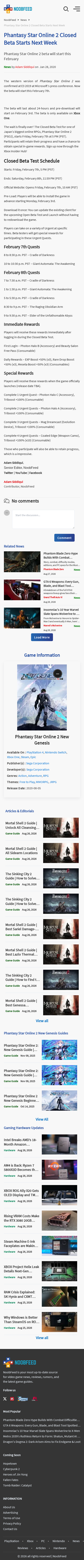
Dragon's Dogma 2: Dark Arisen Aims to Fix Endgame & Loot (41, 1442)
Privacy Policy (12, 1523)
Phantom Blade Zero (54, 569)
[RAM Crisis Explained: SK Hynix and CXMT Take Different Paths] (59, 1305)
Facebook (35, 473)
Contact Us (10, 1529)
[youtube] (12, 1398)
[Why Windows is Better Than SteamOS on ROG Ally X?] (59, 1331)
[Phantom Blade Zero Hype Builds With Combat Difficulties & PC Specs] (22, 571)
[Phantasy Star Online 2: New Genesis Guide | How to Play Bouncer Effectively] (59, 1059)
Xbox (30, 1541)
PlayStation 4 (35, 752)
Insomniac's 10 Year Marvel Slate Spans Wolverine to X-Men (61, 614)
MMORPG (42, 782)
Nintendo (59, 1541)
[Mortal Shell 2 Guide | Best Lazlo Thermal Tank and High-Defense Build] (61, 963)
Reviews (23, 1548)
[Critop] (34, 1398)
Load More (42, 637)
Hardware (60, 1548)
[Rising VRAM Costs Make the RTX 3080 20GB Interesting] (59, 1229)
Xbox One (13, 757)
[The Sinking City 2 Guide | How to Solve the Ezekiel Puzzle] (61, 887)
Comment (64, 538)
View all (42, 1020)
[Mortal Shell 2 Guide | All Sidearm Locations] (61, 862)
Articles (41, 1548)
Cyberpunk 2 (11, 1469)
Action (22, 776)
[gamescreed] (23, 1398)
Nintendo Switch (55, 752)
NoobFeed (10, 20)
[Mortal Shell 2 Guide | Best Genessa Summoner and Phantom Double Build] (61, 1014)
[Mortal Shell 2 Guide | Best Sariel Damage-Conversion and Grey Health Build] (61, 938)
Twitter (8, 473)
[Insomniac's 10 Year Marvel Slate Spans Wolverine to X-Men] (22, 627)
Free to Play (27, 782)
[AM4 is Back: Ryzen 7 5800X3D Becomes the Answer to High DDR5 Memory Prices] (59, 1179)
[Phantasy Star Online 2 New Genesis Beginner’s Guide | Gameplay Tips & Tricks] (59, 1109)
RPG (46, 776)
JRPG (53, 782)
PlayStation (11, 1541)
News (24, 20)
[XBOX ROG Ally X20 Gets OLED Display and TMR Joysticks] (59, 1204)
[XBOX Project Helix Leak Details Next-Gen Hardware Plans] (59, 1280)
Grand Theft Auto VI (53, 597)
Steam (25, 757)
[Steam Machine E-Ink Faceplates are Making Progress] (59, 1255)
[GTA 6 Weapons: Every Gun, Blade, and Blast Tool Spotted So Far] (22, 599)
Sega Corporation (37, 763)
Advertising (10, 1512)
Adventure (35, 776)
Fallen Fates (10, 1480)
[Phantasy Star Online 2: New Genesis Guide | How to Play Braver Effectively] (59, 1084)
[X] (5, 1399)
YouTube (21, 473)
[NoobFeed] (18, 9)
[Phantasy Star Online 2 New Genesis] (42, 729)
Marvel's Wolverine (53, 625)
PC (43, 1541)
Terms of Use (11, 1518)
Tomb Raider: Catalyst (17, 1485)
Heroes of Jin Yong (15, 1474)
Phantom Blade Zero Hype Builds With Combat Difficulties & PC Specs (61, 557)
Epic (33, 757)
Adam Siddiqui (24, 67)
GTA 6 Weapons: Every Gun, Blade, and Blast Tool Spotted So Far (61, 586)
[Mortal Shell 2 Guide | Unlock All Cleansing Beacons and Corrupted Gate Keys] (61, 837)
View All (42, 1119)
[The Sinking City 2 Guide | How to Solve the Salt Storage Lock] (61, 913)
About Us (9, 1507)
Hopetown (10, 1463)
